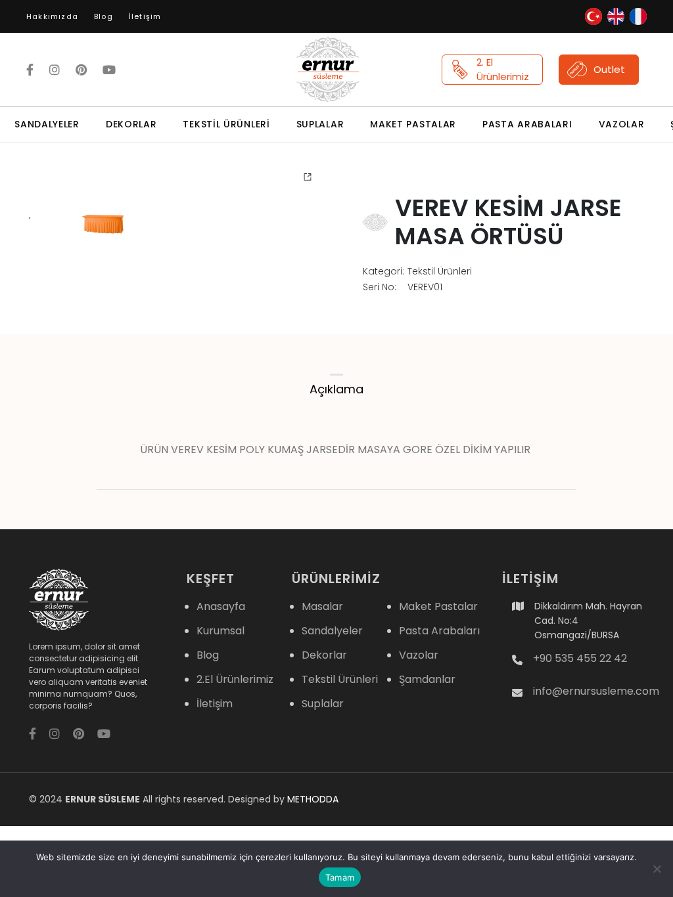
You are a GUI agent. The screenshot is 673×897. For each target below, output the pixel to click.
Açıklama (336, 389)
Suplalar (320, 124)
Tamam (339, 877)
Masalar (322, 607)
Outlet (609, 69)
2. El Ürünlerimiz (502, 69)
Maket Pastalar (413, 124)
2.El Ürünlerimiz (235, 680)
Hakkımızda (52, 16)
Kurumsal (220, 631)
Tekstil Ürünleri (226, 124)
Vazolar (622, 124)
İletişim (145, 16)
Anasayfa (221, 607)
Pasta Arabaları (527, 124)
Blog (103, 16)
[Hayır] (656, 868)
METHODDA (312, 799)
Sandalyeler (47, 124)
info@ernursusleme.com (596, 691)
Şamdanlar (427, 680)
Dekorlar (131, 124)
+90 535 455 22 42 (580, 659)
